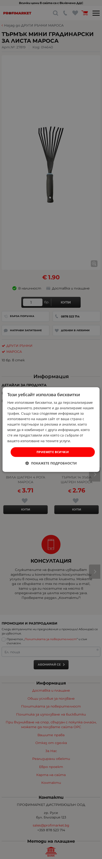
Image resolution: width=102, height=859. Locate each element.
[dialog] (51, 429)
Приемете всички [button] (53, 452)
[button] (51, 463)
